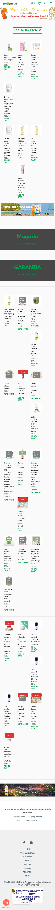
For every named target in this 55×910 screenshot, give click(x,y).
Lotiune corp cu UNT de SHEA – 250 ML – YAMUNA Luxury (34, 424)
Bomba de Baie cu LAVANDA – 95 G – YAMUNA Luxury (21, 316)
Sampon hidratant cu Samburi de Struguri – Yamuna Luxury (7, 644)
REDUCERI (27, 872)
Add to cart (7, 68)
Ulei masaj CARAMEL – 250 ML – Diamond (21, 388)
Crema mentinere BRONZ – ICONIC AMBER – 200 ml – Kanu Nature (34, 63)
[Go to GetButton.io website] (6, 907)
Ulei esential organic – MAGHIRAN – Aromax (35, 639)
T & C (27, 849)
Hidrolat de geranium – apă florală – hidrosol (21, 469)
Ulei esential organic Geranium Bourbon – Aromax (7, 712)
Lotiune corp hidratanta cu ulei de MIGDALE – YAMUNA (7, 754)
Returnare (27, 857)
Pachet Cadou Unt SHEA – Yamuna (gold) (34, 712)
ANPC (27, 876)
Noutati (27, 864)
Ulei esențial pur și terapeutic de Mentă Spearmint (7, 555)
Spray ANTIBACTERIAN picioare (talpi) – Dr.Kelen (10, 58)
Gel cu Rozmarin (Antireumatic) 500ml (36, 312)
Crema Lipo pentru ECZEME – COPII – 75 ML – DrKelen (21, 62)
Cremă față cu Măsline (6, 386)
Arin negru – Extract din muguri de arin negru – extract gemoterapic (36, 555)
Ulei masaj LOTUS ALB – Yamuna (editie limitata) (34, 146)
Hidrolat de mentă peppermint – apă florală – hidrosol (8, 595)
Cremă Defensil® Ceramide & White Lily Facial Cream (21, 184)
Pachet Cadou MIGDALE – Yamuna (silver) (21, 516)
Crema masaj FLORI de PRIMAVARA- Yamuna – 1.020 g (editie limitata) (8, 105)
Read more (23, 329)
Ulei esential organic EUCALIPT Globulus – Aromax (35, 675)
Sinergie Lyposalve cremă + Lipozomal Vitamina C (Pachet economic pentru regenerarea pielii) (35, 473)
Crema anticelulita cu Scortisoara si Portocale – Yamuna (22, 642)
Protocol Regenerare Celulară (22, 551)
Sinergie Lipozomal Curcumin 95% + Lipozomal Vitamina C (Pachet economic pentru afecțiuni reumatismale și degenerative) (9, 477)
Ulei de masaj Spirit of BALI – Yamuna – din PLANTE (34, 351)
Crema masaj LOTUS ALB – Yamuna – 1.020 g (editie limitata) (7, 147)
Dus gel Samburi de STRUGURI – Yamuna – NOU (21, 712)
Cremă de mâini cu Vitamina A (34, 388)
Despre (27, 860)
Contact (27, 868)
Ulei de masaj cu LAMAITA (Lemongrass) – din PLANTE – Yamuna (9, 314)
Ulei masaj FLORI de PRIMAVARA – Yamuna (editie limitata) (22, 144)
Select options (35, 325)
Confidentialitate (27, 853)
